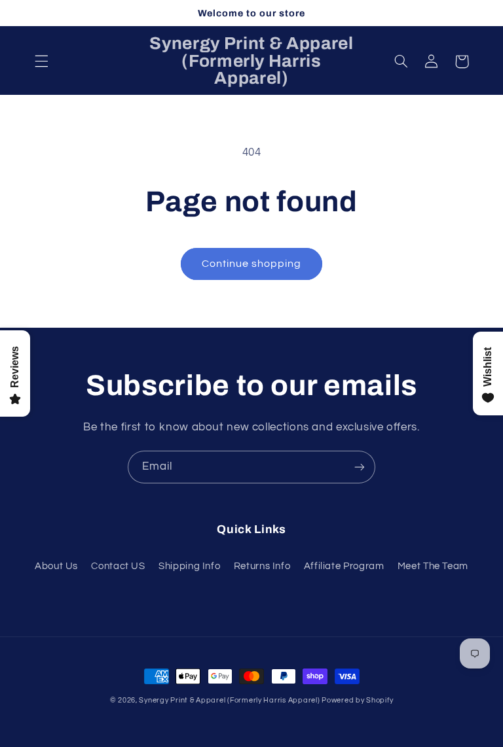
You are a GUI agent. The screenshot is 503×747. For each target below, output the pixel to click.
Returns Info (262, 566)
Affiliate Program (344, 566)
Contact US (118, 566)
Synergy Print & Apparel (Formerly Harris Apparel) (230, 700)
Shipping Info (189, 566)
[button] (41, 61)
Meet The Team (433, 566)
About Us (56, 566)
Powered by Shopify (357, 700)
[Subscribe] (360, 467)
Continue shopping (252, 263)
